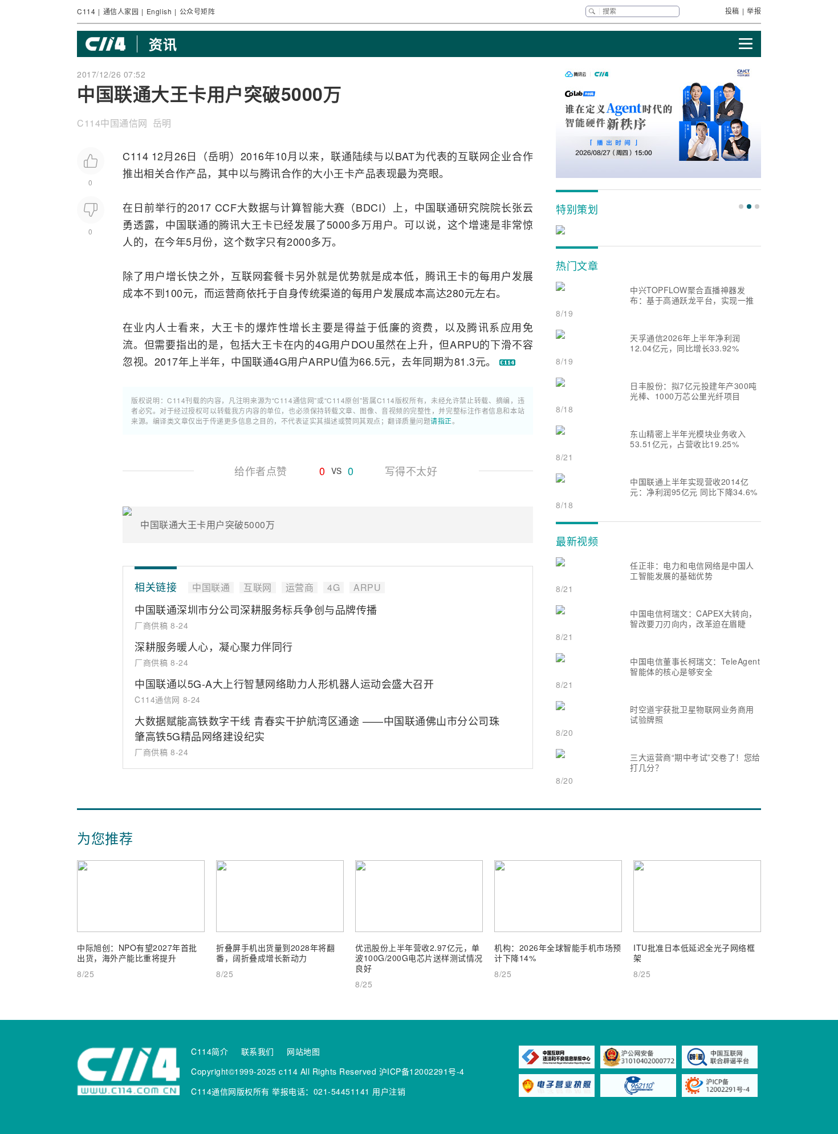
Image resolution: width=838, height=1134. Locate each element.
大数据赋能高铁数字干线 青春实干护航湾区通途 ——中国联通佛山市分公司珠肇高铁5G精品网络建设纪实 (317, 728)
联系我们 (257, 1051)
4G (322, 344)
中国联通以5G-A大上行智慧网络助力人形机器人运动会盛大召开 (284, 683)
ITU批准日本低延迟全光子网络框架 (694, 952)
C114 (86, 11)
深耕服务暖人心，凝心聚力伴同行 (214, 646)
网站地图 (303, 1051)
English (159, 11)
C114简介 (209, 1051)
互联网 (474, 155)
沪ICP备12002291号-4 (422, 1071)
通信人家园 (121, 11)
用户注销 (388, 1091)
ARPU (464, 344)
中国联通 (436, 207)
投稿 (732, 10)
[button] (741, 206)
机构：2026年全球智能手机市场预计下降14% (557, 952)
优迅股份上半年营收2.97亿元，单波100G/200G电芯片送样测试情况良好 (419, 958)
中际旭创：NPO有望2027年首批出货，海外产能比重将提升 (137, 952)
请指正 (441, 421)
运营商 (230, 292)
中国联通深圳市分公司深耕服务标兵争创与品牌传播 (256, 609)
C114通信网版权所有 (230, 1091)
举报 (754, 10)
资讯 (163, 44)
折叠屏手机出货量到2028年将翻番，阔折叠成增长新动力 (275, 952)
